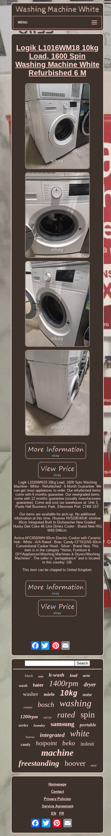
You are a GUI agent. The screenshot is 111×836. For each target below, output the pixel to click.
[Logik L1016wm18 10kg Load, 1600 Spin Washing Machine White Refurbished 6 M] (57, 126)
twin (40, 676)
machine (57, 753)
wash (23, 685)
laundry (39, 725)
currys (47, 717)
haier (38, 685)
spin (88, 714)
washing (76, 703)
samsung (62, 723)
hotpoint (46, 743)
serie (86, 676)
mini (93, 765)
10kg (68, 693)
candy (25, 745)
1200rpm (29, 716)
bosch (46, 705)
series (23, 725)
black (29, 676)
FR (61, 813)
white (79, 733)
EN (53, 813)
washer (30, 694)
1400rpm (63, 683)
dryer (90, 684)
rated (66, 714)
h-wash (56, 675)
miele (49, 694)
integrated (52, 734)
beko (68, 743)
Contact (57, 792)
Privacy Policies (57, 799)
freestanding (39, 763)
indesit (87, 744)
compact (27, 707)
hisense (30, 736)
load (73, 675)
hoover (75, 763)
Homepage (57, 784)
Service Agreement (57, 806)
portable (88, 724)
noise (87, 694)
